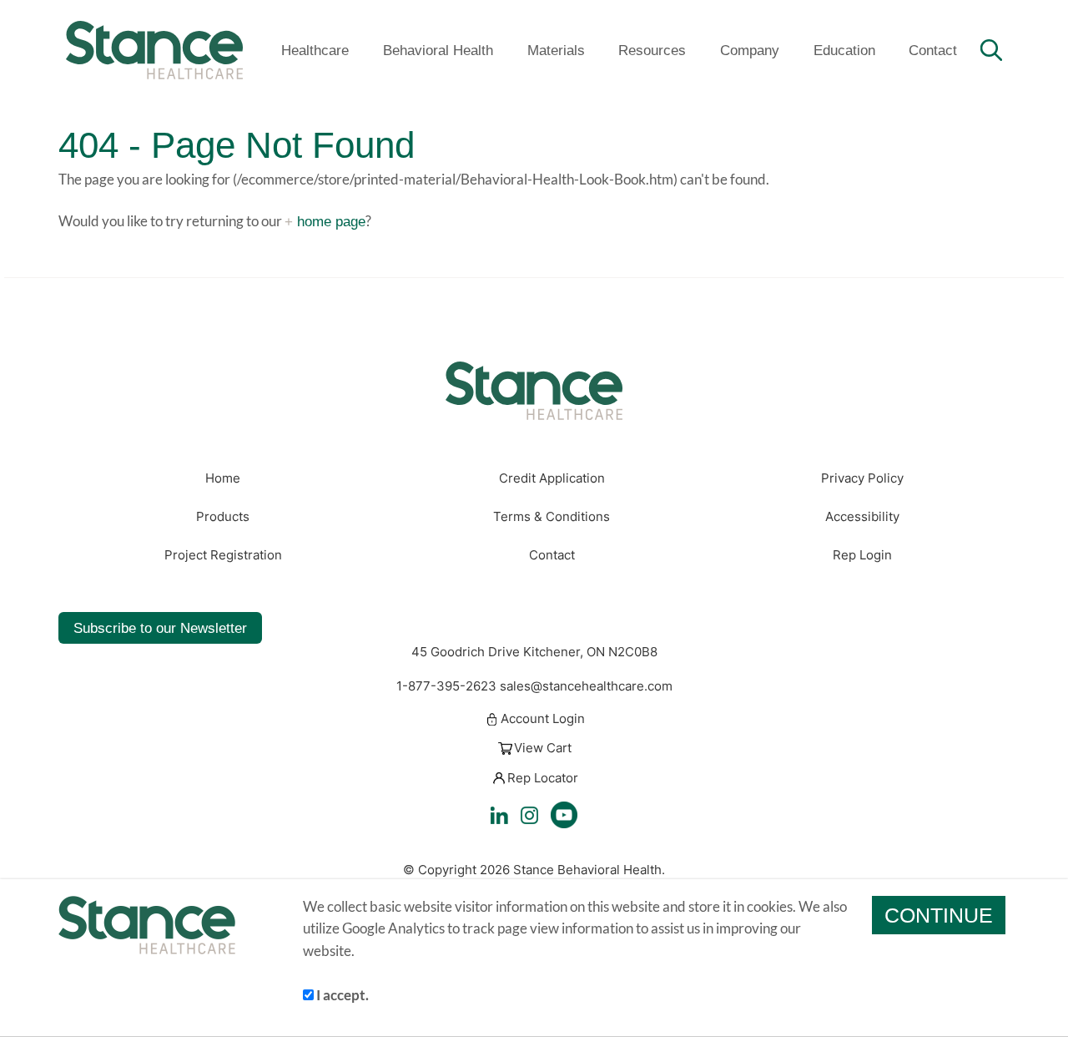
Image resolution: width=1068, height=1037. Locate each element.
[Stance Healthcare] (154, 50)
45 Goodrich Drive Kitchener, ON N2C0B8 (534, 652)
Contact (933, 50)
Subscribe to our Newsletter (160, 628)
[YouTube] (564, 815)
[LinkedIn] (499, 815)
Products (222, 516)
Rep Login (862, 555)
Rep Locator (542, 778)
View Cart (543, 749)
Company (749, 50)
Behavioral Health (438, 50)
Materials (556, 50)
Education (844, 50)
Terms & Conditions (551, 516)
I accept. (341, 995)
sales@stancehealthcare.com (586, 686)
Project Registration (223, 555)
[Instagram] (529, 815)
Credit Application (552, 478)
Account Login (543, 719)
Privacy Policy (862, 478)
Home (222, 478)
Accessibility (862, 516)
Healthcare (315, 50)
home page (331, 221)
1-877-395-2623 (446, 686)
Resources (652, 50)
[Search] (991, 50)
